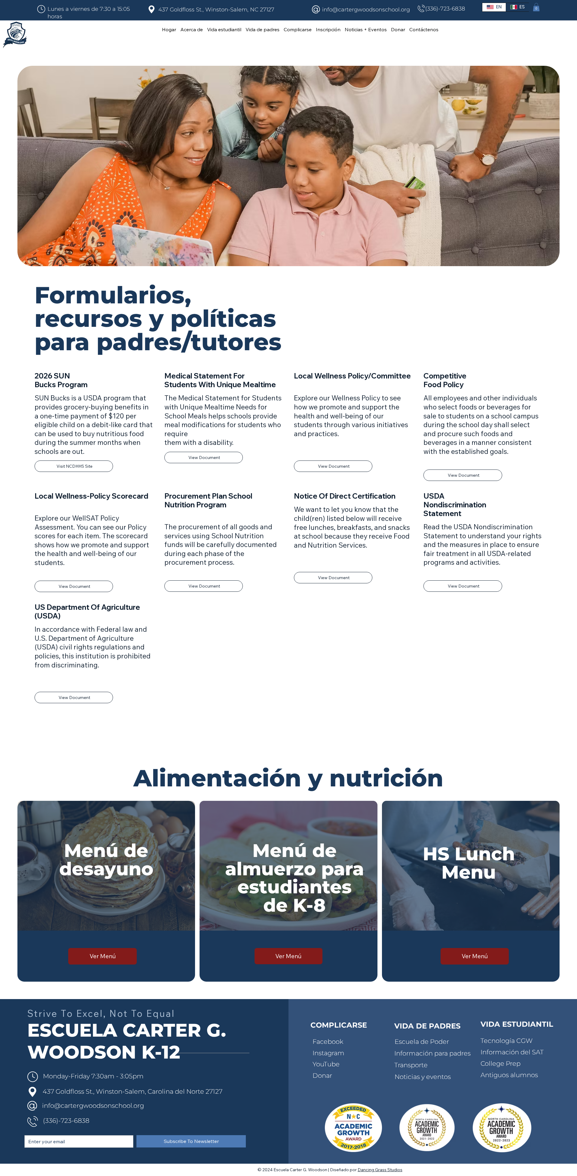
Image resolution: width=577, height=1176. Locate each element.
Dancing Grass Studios (380, 1169)
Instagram (328, 1053)
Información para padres (432, 1053)
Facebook (328, 1041)
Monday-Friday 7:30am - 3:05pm (93, 1076)
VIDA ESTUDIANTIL (517, 1024)
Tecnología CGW (507, 1040)
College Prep (501, 1063)
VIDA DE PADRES (427, 1025)
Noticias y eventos (423, 1076)
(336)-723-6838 (445, 8)
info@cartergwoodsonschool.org (366, 9)
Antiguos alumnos (509, 1075)
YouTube (326, 1064)
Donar (322, 1075)
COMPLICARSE (338, 1024)
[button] (536, 7)
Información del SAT (512, 1052)
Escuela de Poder (422, 1041)
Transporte (411, 1065)
